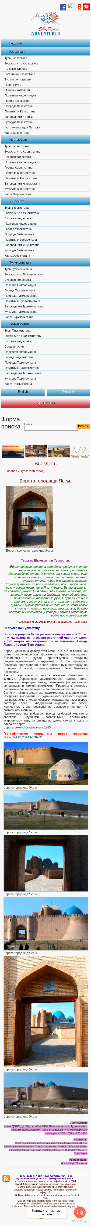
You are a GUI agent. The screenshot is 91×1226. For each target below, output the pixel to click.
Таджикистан (19, 324)
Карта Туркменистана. (19, 317)
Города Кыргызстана (18, 167)
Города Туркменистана (20, 290)
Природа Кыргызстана (20, 173)
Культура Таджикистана (20, 378)
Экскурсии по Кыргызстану (22, 151)
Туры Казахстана (16, 58)
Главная (15, 43)
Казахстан (17, 51)
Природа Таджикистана (20, 362)
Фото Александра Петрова (22, 127)
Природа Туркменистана (21, 295)
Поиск (28, 424)
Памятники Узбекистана (21, 239)
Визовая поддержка (18, 157)
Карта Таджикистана (18, 384)
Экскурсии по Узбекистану (22, 213)
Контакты (46, 402)
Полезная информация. (21, 162)
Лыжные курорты (16, 68)
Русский (68, 391)
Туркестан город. (33, 471)
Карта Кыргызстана (18, 194)
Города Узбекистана (18, 229)
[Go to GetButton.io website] (79, 1221)
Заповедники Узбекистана (22, 245)
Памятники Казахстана (20, 111)
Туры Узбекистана (17, 207)
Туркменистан (20, 262)
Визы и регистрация (18, 79)
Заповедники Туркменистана (24, 306)
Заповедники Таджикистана (23, 373)
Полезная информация (20, 95)
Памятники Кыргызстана (21, 178)
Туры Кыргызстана (17, 146)
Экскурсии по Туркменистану (24, 274)
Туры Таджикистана (18, 330)
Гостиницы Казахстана (20, 74)
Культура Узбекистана (19, 250)
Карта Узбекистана (17, 255)
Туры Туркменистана (18, 269)
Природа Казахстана (19, 106)
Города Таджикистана (19, 357)
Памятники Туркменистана (22, 301)
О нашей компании (17, 90)
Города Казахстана (17, 100)
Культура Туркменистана (21, 311)
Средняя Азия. (14, 346)
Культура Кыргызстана (20, 189)
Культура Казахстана (19, 122)
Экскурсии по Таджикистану (23, 336)
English (23, 391)
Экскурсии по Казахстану (21, 63)
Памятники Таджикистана (22, 368)
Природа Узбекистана (19, 234)
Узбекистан (17, 201)
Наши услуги (13, 84)
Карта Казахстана (17, 132)
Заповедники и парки (19, 116)
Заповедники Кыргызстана (22, 183)
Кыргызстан (18, 139)
